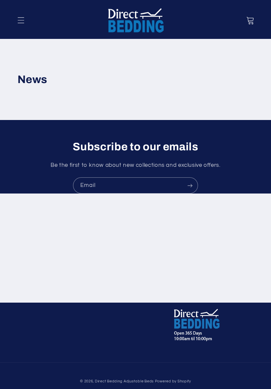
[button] (20, 20)
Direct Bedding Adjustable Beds (124, 381)
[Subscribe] (190, 185)
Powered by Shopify (173, 381)
